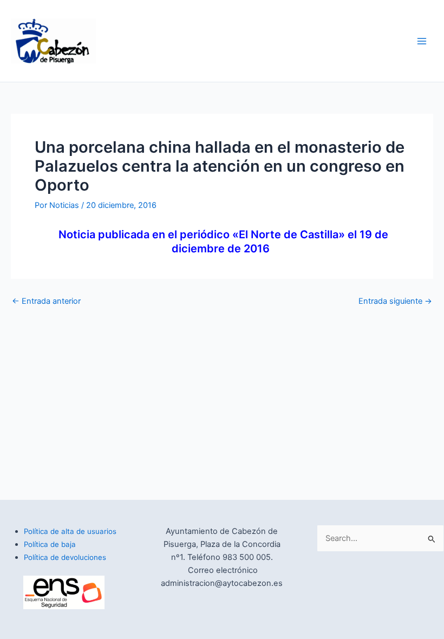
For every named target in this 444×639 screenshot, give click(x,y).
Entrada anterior (46, 301)
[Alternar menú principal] (421, 41)
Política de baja (50, 544)
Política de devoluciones (65, 557)
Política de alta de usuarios (70, 531)
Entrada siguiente (395, 301)
